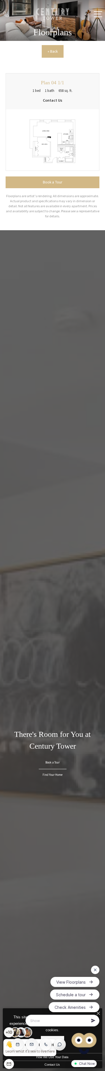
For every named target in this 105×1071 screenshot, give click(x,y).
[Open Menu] (98, 14)
